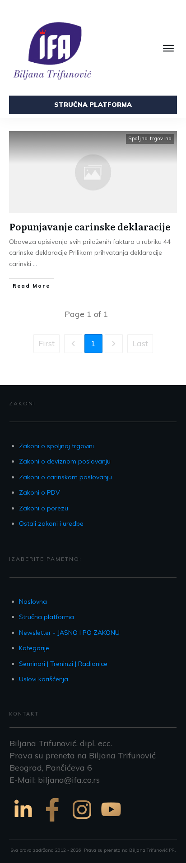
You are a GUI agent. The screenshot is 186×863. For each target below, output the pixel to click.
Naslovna (33, 601)
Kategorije (34, 648)
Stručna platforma (46, 617)
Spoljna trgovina (150, 138)
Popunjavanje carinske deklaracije (90, 226)
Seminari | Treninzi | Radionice (63, 664)
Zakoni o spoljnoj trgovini (56, 446)
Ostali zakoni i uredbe (51, 523)
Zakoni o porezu (43, 508)
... (35, 264)
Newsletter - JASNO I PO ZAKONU (69, 633)
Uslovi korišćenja (43, 679)
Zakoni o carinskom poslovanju (65, 477)
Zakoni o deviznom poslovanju (65, 461)
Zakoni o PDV (39, 492)
